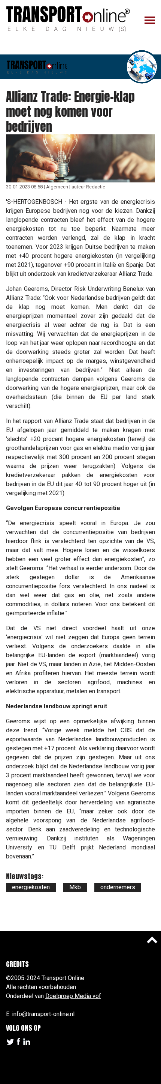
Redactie (95, 187)
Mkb (75, 887)
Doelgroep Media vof (73, 996)
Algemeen (57, 187)
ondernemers (117, 887)
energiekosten (31, 887)
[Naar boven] (152, 940)
